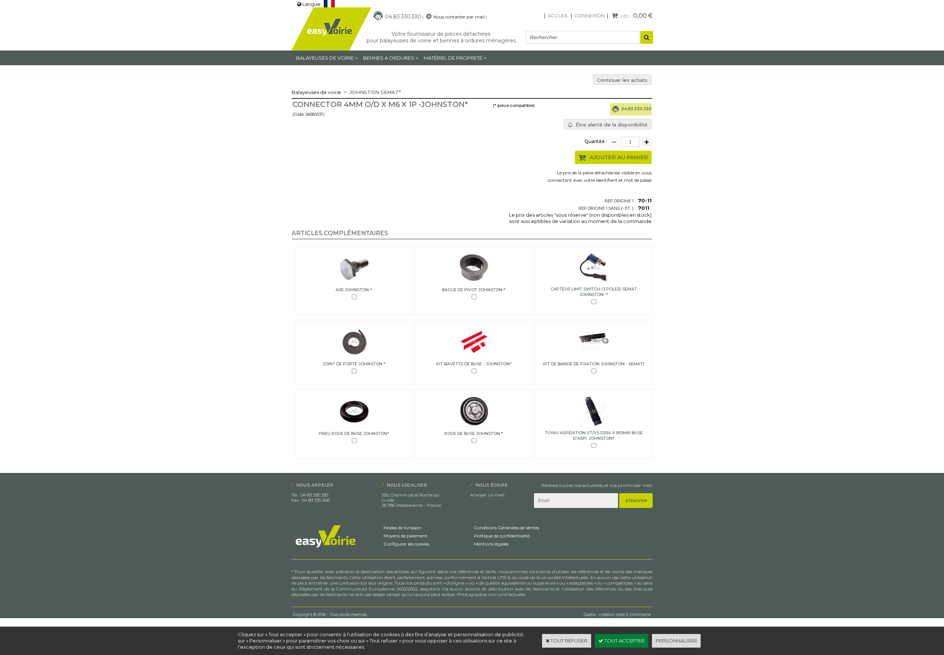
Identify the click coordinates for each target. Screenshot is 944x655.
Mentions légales (491, 544)
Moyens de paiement (405, 536)
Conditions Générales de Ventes (506, 527)
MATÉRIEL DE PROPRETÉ (453, 58)
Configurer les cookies (406, 544)
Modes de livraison (402, 527)
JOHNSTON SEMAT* (375, 92)
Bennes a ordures (388, 58)
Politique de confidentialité (502, 536)
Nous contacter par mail (459, 17)
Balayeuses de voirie (325, 58)
